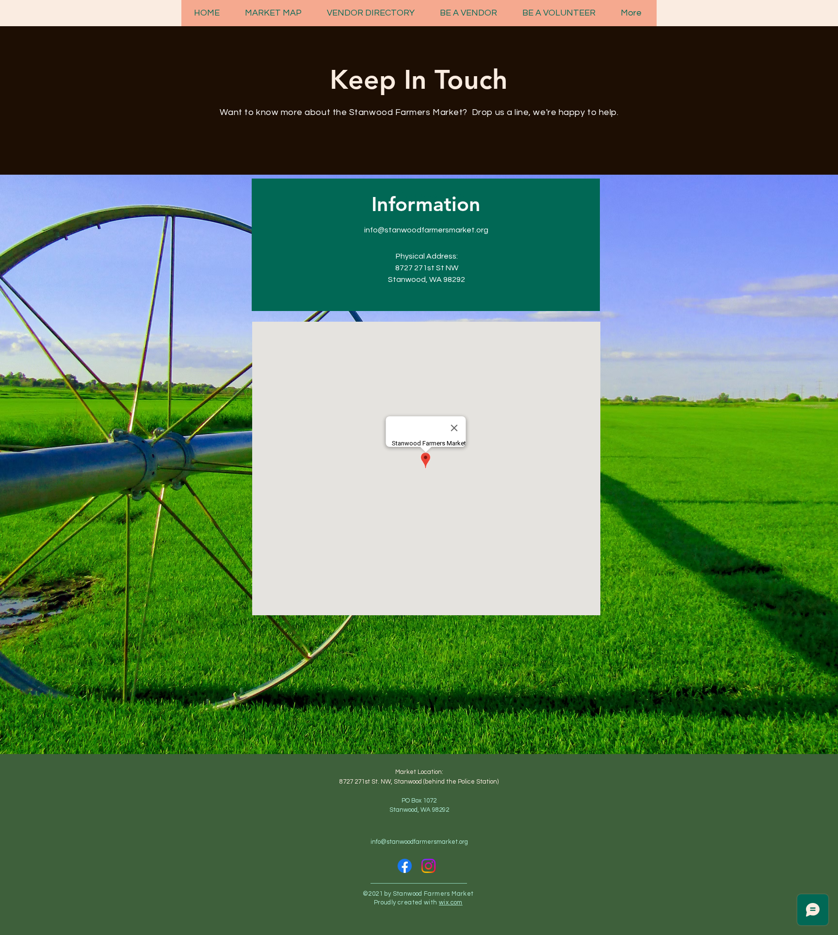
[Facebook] (404, 865)
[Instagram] (428, 865)
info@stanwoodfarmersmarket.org (426, 230)
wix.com (451, 902)
